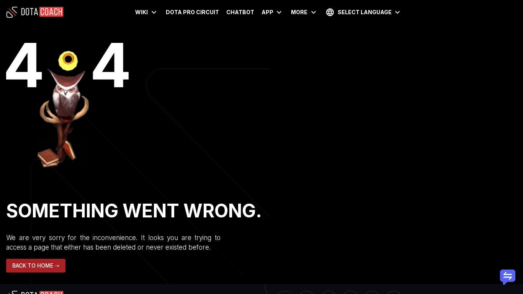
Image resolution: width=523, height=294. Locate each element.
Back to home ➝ (35, 265)
